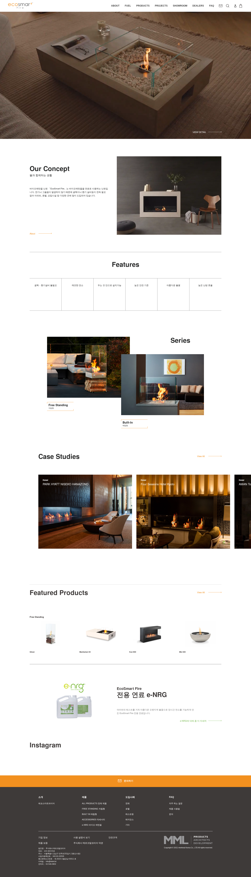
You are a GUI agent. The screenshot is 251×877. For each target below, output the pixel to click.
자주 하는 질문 (175, 803)
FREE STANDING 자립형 (93, 809)
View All (201, 456)
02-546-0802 (51, 864)
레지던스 (130, 819)
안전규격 (113, 837)
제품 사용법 (174, 809)
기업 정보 (43, 837)
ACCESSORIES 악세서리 (93, 819)
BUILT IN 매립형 (89, 814)
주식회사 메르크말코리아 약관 (88, 843)
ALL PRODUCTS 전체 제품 (94, 803)
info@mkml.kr (51, 861)
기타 (128, 825)
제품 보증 (43, 843)
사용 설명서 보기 (81, 837)
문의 (171, 814)
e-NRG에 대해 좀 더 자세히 (193, 721)
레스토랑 (130, 814)
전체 (128, 803)
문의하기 (128, 781)
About (32, 233)
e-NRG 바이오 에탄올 (92, 825)
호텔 (128, 809)
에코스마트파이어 (46, 803)
